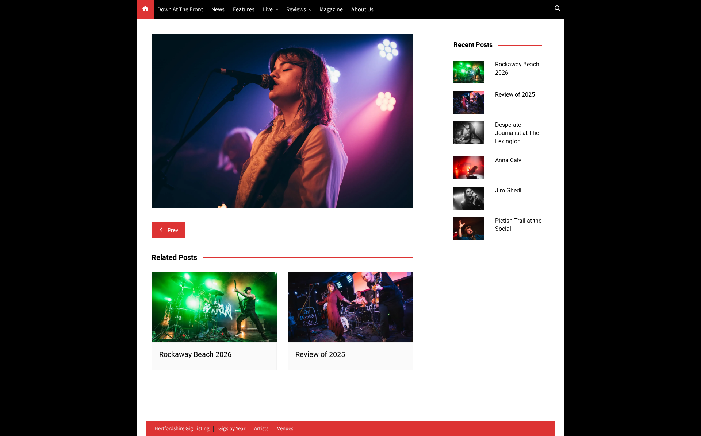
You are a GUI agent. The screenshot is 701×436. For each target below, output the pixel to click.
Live (268, 9)
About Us (362, 9)
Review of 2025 (320, 354)
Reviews (296, 9)
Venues (285, 429)
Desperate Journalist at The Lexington (517, 133)
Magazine (331, 9)
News (218, 9)
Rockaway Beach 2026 (195, 354)
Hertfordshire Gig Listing (182, 429)
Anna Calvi (509, 160)
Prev (173, 230)
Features (243, 9)
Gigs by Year (231, 429)
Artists (261, 429)
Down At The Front (180, 9)
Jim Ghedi (508, 190)
